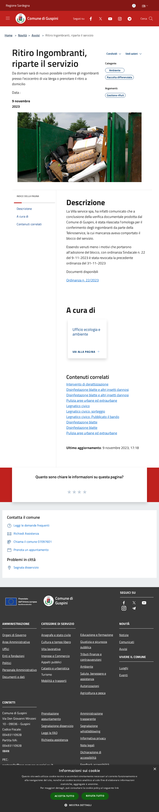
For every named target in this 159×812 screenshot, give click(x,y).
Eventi (123, 675)
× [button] (154, 769)
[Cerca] (151, 18)
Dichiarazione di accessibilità (90, 755)
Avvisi (36, 35)
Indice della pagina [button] (28, 196)
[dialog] (79, 788)
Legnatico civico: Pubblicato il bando (92, 416)
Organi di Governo (14, 635)
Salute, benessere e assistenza (93, 676)
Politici (6, 663)
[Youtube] (108, 18)
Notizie (124, 635)
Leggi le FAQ (49, 732)
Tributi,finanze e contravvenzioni (91, 657)
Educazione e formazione (96, 634)
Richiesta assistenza (54, 739)
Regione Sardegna (18, 5)
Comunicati (126, 642)
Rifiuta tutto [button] (95, 795)
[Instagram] (118, 18)
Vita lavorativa (50, 649)
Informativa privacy (93, 738)
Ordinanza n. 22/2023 (82, 280)
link (117, 788)
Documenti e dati (13, 676)
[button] (79, 805)
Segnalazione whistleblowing (90, 728)
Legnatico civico (78, 406)
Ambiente (86, 666)
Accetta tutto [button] (64, 796)
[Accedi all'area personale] (134, 5)
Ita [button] (143, 6)
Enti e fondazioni (13, 656)
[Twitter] (99, 18)
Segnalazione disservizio (57, 725)
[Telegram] (128, 18)
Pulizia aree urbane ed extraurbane (91, 400)
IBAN (5, 751)
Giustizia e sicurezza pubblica (93, 644)
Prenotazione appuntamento (51, 716)
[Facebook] (89, 18)
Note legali (87, 745)
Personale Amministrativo (19, 669)
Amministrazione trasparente (91, 716)
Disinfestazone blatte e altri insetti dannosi (97, 389)
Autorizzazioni (89, 686)
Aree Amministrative (16, 642)
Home (8, 35)
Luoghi (123, 668)
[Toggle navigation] (7, 18)
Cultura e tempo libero (56, 642)
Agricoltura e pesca (92, 693)
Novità (22, 35)
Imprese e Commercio (55, 656)
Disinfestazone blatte (81, 422)
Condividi (112, 54)
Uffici (5, 649)
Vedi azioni (131, 54)
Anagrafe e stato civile (56, 635)
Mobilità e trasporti (54, 680)
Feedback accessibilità (94, 764)
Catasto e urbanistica (55, 668)
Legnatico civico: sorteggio (85, 411)
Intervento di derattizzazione (87, 384)
